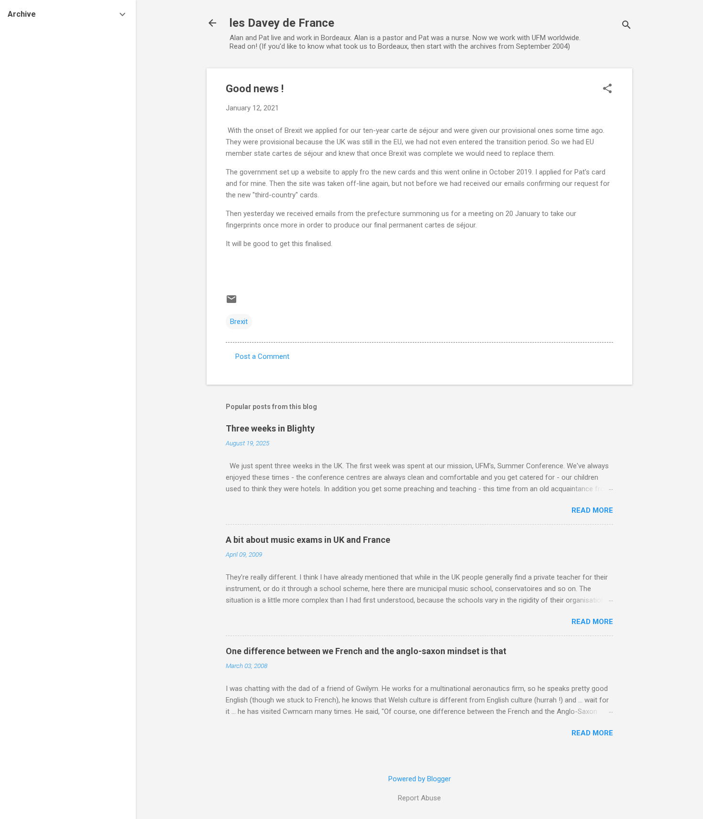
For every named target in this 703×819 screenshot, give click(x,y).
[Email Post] (231, 302)
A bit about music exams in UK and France (308, 540)
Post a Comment (262, 356)
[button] (607, 89)
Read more (592, 510)
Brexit (239, 321)
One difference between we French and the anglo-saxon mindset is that (366, 651)
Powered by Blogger (419, 779)
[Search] (626, 26)
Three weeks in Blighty (270, 428)
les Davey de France (282, 23)
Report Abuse (419, 798)
